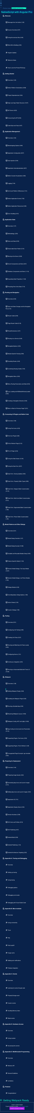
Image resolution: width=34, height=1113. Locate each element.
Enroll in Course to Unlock (17, 1108)
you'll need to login (23, 1106)
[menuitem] (1, 3)
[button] (1, 1)
